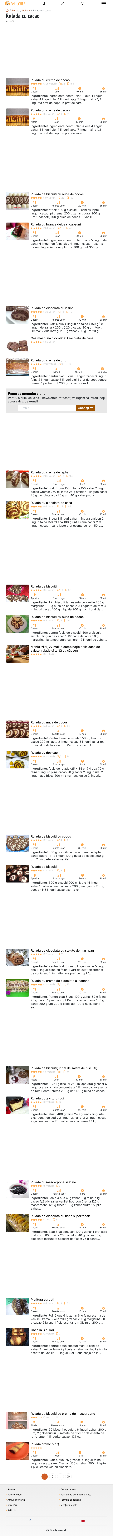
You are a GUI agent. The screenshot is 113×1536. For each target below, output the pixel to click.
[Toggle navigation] (104, 3)
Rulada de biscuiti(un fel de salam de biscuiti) (64, 1068)
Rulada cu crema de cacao (50, 80)
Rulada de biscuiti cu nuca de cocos (57, 194)
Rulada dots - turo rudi (47, 1098)
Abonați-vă (85, 408)
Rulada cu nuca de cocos (49, 722)
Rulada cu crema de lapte (49, 472)
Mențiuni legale (68, 1505)
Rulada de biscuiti (44, 586)
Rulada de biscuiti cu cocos (51, 836)
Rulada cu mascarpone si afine (53, 1182)
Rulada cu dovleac (44, 752)
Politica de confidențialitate (75, 1494)
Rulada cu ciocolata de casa (51, 503)
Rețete (11, 1489)
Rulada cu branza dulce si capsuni (56, 224)
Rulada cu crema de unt (48, 360)
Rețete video (15, 1494)
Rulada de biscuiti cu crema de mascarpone (63, 1413)
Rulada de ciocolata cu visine (52, 308)
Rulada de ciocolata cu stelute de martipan (62, 950)
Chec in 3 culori (42, 1330)
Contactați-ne (68, 1489)
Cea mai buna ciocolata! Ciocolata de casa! (62, 338)
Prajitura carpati (42, 1299)
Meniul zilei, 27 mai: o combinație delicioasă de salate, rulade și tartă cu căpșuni (65, 648)
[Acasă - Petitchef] (7, 10)
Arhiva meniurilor (17, 1499)
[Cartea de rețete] (43, 3)
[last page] (68, 1476)
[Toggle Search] (83, 3)
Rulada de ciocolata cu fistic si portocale (61, 1216)
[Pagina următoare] (60, 1476)
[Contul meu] (62, 3)
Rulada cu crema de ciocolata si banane (60, 981)
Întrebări (12, 1505)
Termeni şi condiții (70, 1499)
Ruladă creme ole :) (45, 1444)
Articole (12, 1510)
